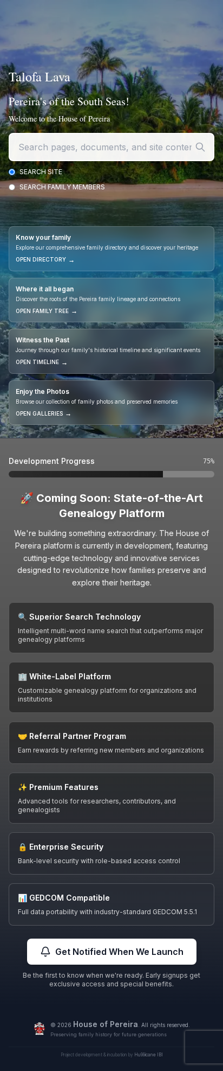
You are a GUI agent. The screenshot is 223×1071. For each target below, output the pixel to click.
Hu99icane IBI (148, 1054)
